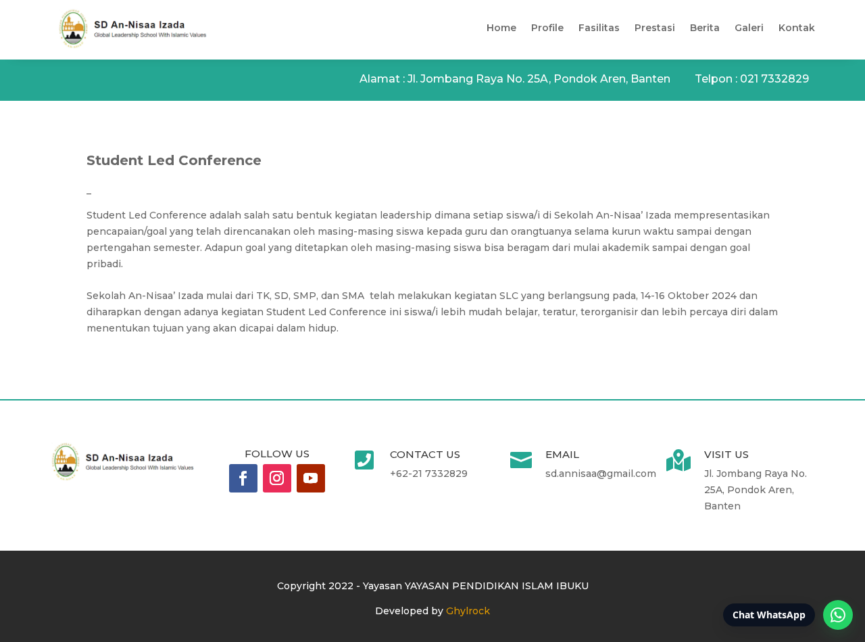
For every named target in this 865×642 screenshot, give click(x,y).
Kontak (796, 28)
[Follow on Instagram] (277, 478)
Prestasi (655, 28)
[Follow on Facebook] (243, 478)
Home (501, 28)
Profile (547, 28)
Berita (705, 28)
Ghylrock (468, 611)
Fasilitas (599, 28)
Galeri (749, 28)
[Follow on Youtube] (311, 478)
